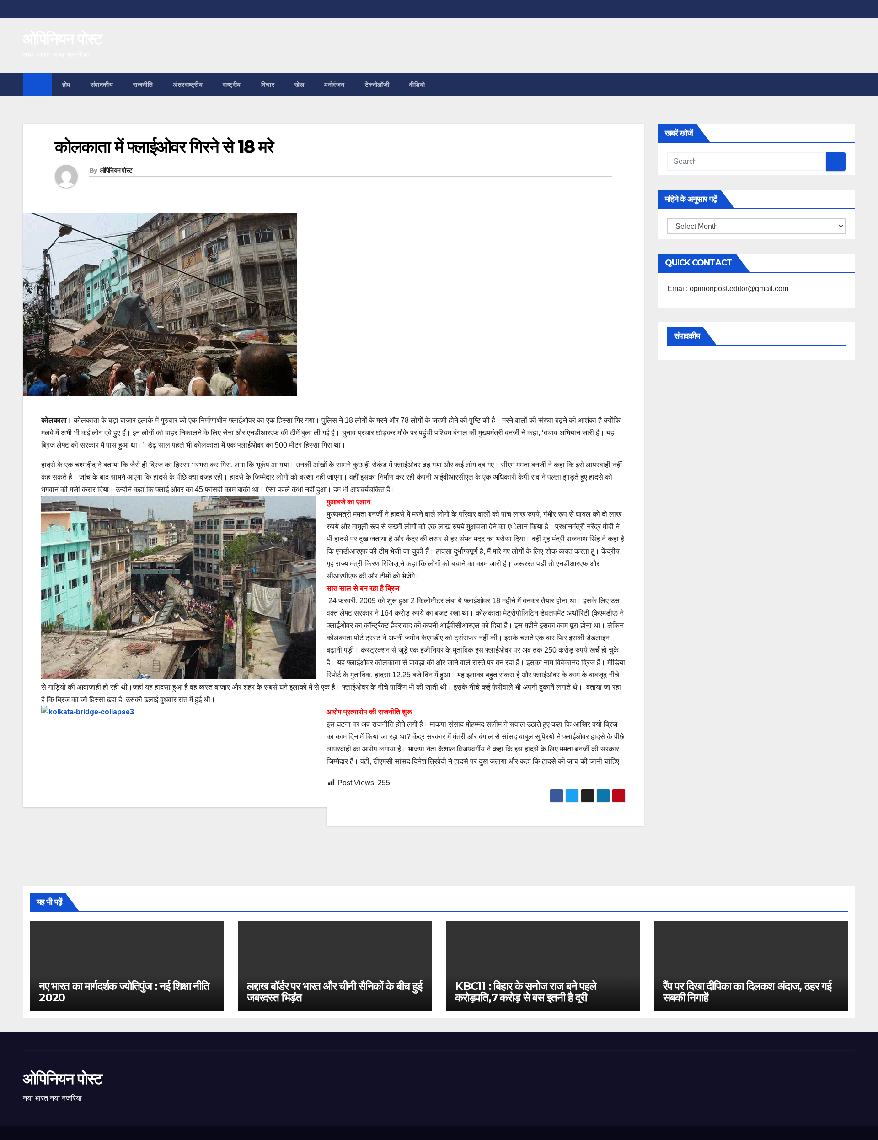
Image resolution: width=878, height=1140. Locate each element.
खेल (299, 85)
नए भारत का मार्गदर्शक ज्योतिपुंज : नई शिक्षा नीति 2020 (124, 991)
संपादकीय (102, 85)
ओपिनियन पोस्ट (62, 39)
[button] (848, 84)
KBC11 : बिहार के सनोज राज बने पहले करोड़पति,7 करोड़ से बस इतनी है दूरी (525, 991)
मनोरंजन (334, 85)
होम (66, 85)
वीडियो (417, 85)
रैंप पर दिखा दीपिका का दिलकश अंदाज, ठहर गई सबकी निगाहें (747, 991)
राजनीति (143, 85)
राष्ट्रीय (232, 85)
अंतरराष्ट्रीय (188, 85)
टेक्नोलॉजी (377, 85)
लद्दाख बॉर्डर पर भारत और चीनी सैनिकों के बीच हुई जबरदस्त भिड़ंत (334, 991)
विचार (268, 85)
